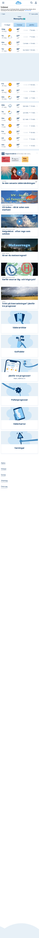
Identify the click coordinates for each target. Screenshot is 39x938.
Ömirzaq (4, 486)
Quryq (3, 475)
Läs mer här (28, 10)
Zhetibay (4, 481)
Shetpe (3, 469)
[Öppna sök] (31, 3)
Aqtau (3, 463)
